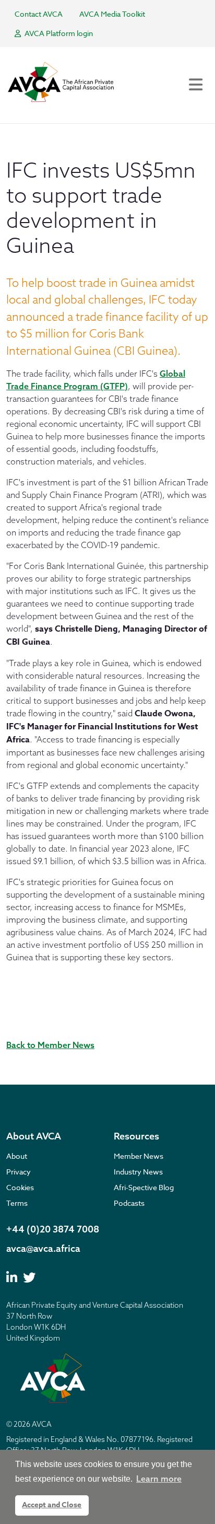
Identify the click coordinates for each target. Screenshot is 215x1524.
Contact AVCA (39, 14)
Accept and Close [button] (51, 1504)
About (16, 1156)
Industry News (138, 1172)
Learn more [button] (159, 1478)
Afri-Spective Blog (144, 1187)
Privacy (18, 1172)
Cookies (20, 1187)
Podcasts (129, 1203)
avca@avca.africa (43, 1248)
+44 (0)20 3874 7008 (52, 1229)
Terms (17, 1203)
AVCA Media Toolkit (112, 14)
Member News (138, 1156)
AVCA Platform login (58, 33)
